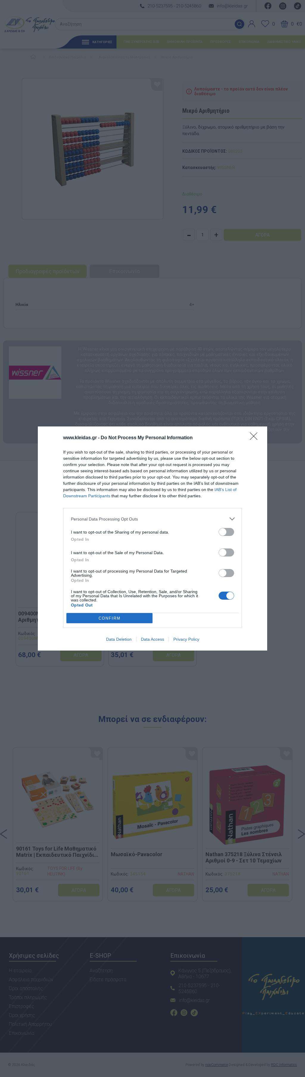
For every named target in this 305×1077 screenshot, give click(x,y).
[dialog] (152, 538)
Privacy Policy (186, 639)
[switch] (226, 532)
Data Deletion (119, 639)
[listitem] (152, 519)
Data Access (152, 639)
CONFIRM (110, 618)
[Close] (255, 438)
